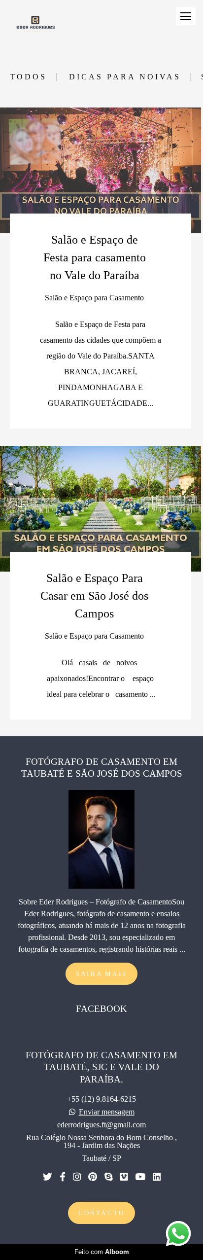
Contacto (101, 1213)
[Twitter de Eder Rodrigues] (47, 1177)
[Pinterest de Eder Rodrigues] (92, 1177)
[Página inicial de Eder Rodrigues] (35, 24)
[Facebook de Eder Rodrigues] (63, 1177)
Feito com (101, 1252)
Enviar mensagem (107, 1112)
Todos (28, 77)
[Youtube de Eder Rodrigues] (140, 1177)
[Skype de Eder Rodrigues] (108, 1177)
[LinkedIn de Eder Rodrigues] (157, 1177)
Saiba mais (101, 973)
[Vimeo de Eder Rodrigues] (124, 1177)
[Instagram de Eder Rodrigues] (77, 1177)
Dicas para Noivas (125, 77)
